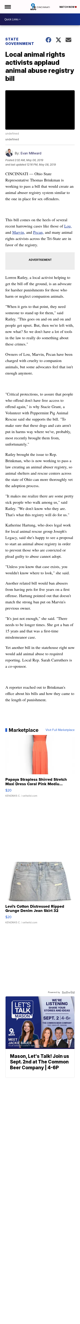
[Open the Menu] (7, 6)
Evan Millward (30, 153)
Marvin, (18, 232)
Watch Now (67, 7)
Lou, (68, 226)
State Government (19, 41)
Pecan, (38, 232)
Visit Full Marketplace (60, 730)
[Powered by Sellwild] (68, 992)
